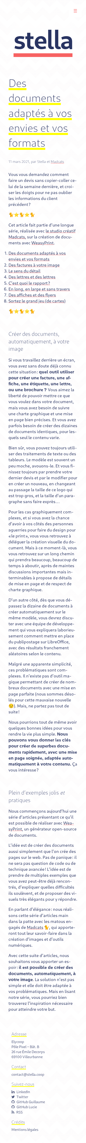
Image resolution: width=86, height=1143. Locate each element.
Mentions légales (24, 1129)
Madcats (57, 161)
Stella (43, 39)
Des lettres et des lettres (31, 276)
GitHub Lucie (27, 1107)
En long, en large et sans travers (39, 288)
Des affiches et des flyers (32, 294)
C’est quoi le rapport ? (29, 283)
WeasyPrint (42, 242)
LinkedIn (23, 1091)
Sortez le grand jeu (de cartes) (37, 300)
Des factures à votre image (34, 264)
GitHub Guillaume (31, 1102)
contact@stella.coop (27, 1074)
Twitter (22, 1096)
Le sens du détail (24, 270)
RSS (19, 1112)
